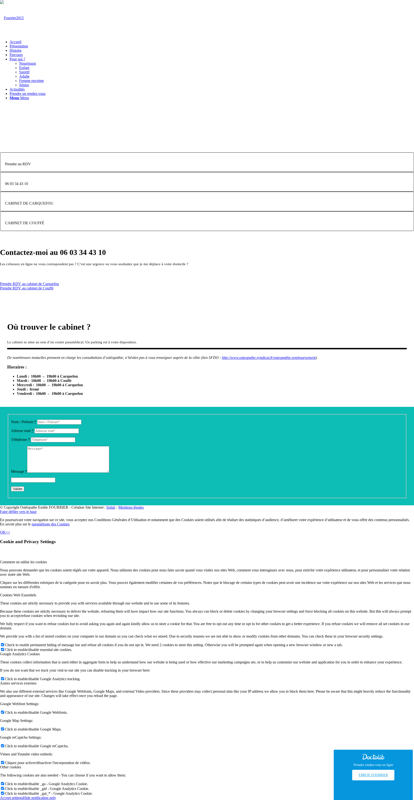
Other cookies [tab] (10, 767)
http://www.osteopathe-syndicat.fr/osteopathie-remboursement (269, 358)
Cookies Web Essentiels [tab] (18, 595)
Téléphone (20, 439)
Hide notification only (39, 798)
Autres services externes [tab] (18, 683)
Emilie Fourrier (373, 775)
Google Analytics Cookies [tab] (20, 654)
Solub (110, 507)
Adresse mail (22, 431)
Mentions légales (131, 507)
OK (3, 532)
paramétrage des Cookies (50, 524)
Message (19, 471)
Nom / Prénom (23, 422)
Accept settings (11, 798)
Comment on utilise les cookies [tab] (23, 562)
